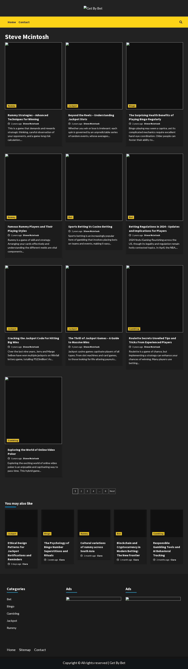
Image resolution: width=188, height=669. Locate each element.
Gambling (134, 328)
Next (112, 491)
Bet (70, 217)
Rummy (11, 105)
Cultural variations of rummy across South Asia (93, 547)
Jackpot (72, 105)
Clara (25, 564)
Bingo (132, 105)
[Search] (180, 22)
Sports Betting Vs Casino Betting (90, 226)
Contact (24, 22)
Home (12, 22)
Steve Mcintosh (31, 123)
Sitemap (25, 650)
